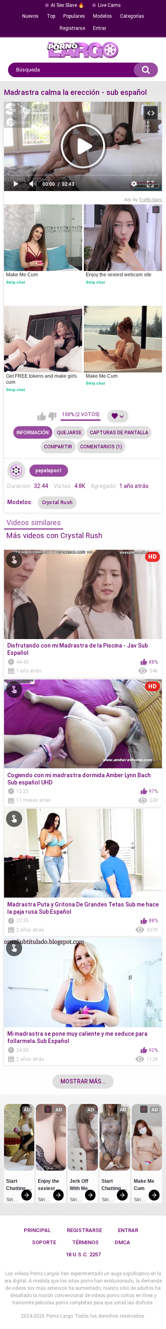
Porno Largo (59, 1316)
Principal (37, 1230)
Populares (74, 16)
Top (51, 16)
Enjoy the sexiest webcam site (118, 275)
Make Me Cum (22, 275)
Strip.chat (15, 282)
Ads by (143, 199)
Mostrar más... (83, 1081)
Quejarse (69, 432)
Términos (85, 1242)
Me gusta (41, 416)
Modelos (102, 16)
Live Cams (109, 5)
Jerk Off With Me (79, 1184)
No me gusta (52, 416)
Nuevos (30, 16)
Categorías (132, 16)
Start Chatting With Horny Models (19, 1186)
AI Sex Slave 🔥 (67, 5)
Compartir (58, 447)
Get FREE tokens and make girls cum (42, 379)
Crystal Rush (57, 502)
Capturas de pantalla (119, 432)
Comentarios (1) (101, 447)
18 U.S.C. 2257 (83, 1254)
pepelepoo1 (48, 470)
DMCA (122, 1242)
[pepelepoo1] (16, 470)
